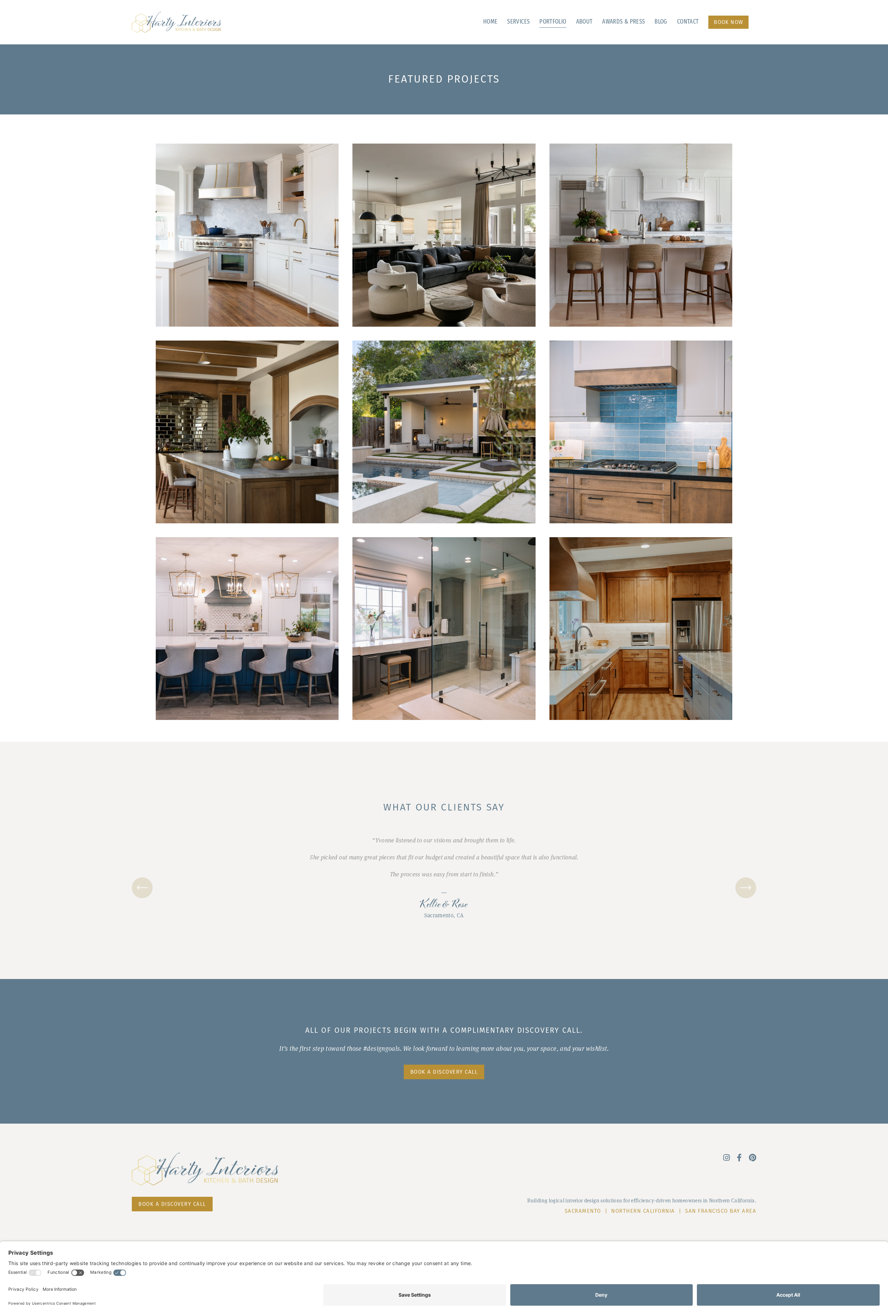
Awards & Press (623, 22)
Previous (142, 887)
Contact (688, 22)
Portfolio (552, 22)
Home (490, 22)
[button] (523, 22)
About (584, 22)
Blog (661, 22)
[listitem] (444, 877)
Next (745, 887)
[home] (176, 22)
